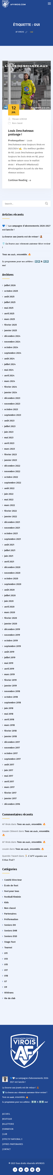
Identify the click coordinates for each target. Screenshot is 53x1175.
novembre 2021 (12, 527)
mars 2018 (9, 725)
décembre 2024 (12, 336)
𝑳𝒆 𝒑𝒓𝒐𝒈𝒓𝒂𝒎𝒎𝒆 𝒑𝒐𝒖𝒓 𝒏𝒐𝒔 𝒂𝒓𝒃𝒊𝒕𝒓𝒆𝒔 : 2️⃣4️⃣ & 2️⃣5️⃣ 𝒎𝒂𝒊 (25, 1102)
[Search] (48, 203)
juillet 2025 (9, 302)
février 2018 (10, 730)
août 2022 (9, 488)
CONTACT (6, 1149)
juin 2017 (8, 770)
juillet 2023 (9, 426)
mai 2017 (8, 776)
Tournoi (8, 947)
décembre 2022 (12, 465)
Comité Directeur (13, 880)
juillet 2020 (10, 595)
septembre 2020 (12, 584)
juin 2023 (8, 432)
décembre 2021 (12, 522)
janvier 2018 (10, 736)
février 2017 (10, 792)
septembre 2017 (12, 759)
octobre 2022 (11, 477)
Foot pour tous (11, 891)
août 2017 (9, 764)
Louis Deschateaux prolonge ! (21, 132)
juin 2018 (8, 708)
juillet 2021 (9, 550)
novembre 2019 (12, 635)
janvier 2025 (10, 330)
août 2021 (9, 544)
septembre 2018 (12, 702)
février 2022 (10, 511)
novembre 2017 (12, 747)
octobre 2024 (11, 347)
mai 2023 (8, 437)
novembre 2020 (12, 573)
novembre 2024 (12, 341)
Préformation (11, 919)
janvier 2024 (10, 392)
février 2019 (10, 680)
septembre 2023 (12, 415)
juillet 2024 (10, 364)
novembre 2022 (12, 471)
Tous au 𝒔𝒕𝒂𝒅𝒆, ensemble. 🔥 (16, 254)
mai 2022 (8, 499)
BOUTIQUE (7, 1119)
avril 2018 (9, 719)
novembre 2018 (12, 691)
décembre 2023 (12, 398)
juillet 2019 (9, 657)
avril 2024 (9, 375)
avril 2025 (9, 313)
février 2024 (10, 386)
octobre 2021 (11, 533)
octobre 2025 (11, 291)
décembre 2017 (12, 742)
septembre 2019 (12, 646)
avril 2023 (9, 443)
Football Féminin (12, 896)
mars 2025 (9, 319)
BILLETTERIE (8, 1124)
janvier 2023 (10, 460)
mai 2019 (8, 663)
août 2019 (9, 651)
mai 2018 (8, 714)
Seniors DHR (10, 930)
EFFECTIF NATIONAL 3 (12, 1139)
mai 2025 (8, 308)
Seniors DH (10, 925)
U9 (5, 987)
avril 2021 (9, 561)
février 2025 (10, 324)
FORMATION (7, 1129)
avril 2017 (9, 781)
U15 (6, 964)
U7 (5, 981)
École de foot (11, 885)
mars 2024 (9, 381)
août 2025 (9, 296)
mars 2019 (9, 674)
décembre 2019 (12, 629)
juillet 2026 (10, 285)
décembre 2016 (12, 804)
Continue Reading (17, 180)
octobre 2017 (11, 753)
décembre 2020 (12, 567)
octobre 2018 (11, 697)
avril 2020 (9, 606)
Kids (6, 902)
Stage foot (9, 942)
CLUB (4, 1134)
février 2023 (10, 454)
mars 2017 (9, 787)
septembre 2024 (12, 353)
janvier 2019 (10, 685)
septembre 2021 (12, 539)
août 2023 (9, 420)
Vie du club (9, 998)
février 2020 (10, 618)
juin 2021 (8, 556)
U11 (6, 953)
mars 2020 (9, 612)
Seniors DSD (10, 936)
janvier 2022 (10, 516)
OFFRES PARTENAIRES (12, 1144)
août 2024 (9, 358)
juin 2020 (9, 601)
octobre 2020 (11, 578)
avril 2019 (9, 668)
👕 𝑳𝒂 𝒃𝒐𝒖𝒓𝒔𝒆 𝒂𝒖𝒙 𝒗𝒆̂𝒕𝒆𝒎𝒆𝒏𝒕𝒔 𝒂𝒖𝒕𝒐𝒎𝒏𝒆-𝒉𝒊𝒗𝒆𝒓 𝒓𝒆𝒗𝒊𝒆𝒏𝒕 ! (24, 1092)
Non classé (17, 123)
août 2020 (9, 589)
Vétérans (9, 992)
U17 (6, 970)
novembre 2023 (12, 403)
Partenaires (10, 913)
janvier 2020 (10, 623)
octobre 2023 (11, 409)
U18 (6, 975)
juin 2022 (8, 494)
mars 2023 (9, 449)
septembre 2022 (12, 482)
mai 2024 (9, 370)
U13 (6, 958)
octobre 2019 (11, 640)
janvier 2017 (10, 798)
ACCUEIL (6, 1114)
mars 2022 (9, 505)
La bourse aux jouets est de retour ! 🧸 (22, 236)
